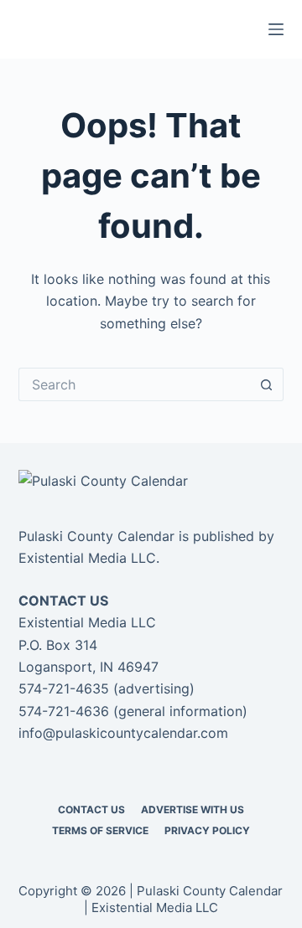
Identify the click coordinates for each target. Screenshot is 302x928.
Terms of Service (100, 830)
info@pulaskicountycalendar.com (123, 732)
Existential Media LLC (87, 557)
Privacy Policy (207, 830)
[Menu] (276, 29)
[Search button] (267, 384)
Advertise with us (192, 809)
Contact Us (91, 809)
